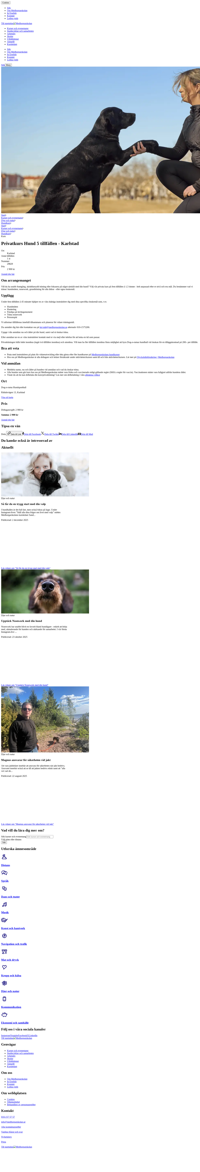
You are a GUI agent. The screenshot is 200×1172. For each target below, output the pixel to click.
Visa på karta (7, 397)
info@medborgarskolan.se (13, 1122)
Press (3, 1142)
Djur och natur (8, 220)
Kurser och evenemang (12, 218)
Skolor (10, 1058)
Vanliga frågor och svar (12, 1132)
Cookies (5, 3)
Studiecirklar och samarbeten (20, 1053)
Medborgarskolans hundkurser (106, 354)
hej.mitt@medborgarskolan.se (53, 327)
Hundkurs (5, 223)
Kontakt (10, 1084)
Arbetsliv (11, 1056)
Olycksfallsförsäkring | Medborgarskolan (155, 357)
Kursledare (12, 1066)
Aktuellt (10, 1064)
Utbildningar (13, 1061)
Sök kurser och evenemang (13, 836)
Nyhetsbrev (6, 1137)
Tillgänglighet (13, 1102)
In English (12, 1081)
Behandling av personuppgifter (21, 1104)
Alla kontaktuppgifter (11, 1127)
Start (3, 215)
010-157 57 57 (8, 1117)
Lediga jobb (12, 1087)
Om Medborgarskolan (17, 1079)
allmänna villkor (92, 375)
